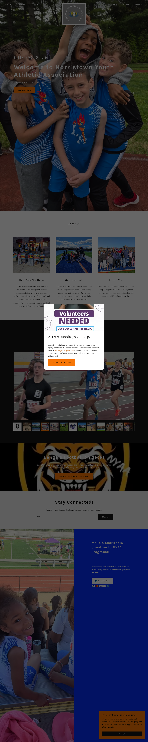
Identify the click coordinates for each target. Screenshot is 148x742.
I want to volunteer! (61, 363)
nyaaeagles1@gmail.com (64, 351)
